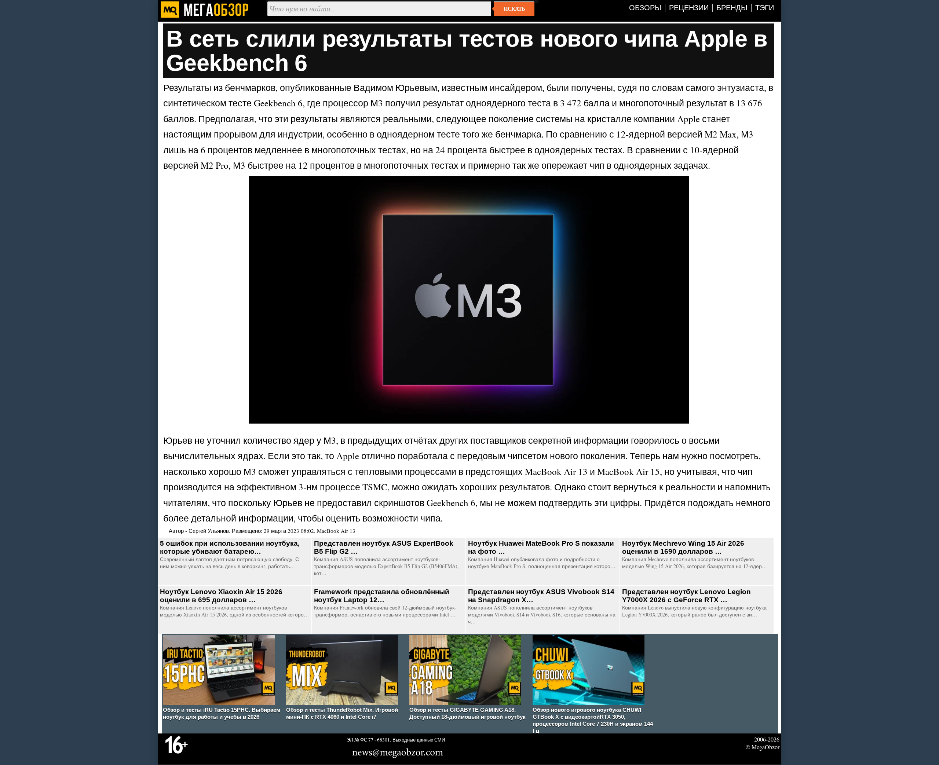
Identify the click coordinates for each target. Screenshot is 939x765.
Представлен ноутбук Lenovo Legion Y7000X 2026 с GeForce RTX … (686, 596)
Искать (514, 9)
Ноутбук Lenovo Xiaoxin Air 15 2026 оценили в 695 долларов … (221, 596)
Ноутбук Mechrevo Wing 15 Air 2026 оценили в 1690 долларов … (683, 547)
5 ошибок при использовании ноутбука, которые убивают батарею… (230, 547)
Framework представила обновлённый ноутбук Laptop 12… (381, 596)
